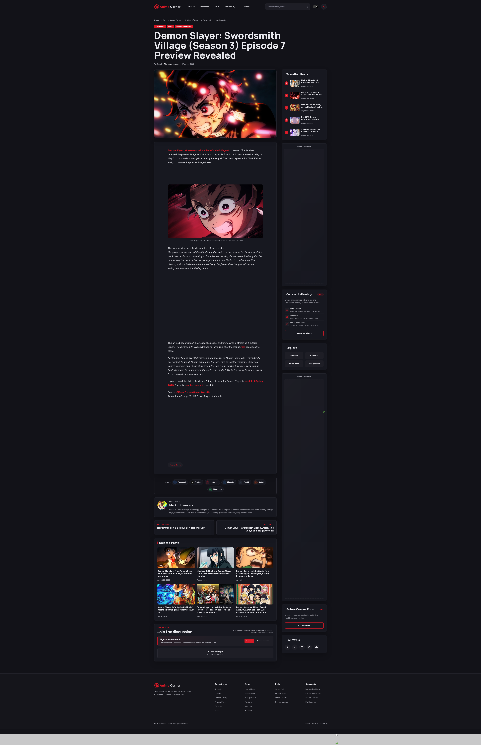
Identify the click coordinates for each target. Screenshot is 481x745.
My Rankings (311, 702)
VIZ (243, 347)
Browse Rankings (313, 689)
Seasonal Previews (184, 26)
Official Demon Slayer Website (193, 392)
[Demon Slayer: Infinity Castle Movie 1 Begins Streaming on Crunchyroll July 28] (176, 594)
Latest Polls (279, 689)
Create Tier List (312, 698)
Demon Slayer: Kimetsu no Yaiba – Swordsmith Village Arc (199, 150)
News (170, 26)
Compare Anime (281, 702)
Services (218, 706)
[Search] (307, 7)
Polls (217, 7)
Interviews (249, 706)
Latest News (250, 689)
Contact (218, 693)
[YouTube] (309, 647)
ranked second (194, 385)
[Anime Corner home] (167, 6)
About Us (218, 689)
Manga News (314, 364)
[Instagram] (302, 647)
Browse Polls (280, 693)
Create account (263, 641)
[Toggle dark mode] (315, 6)
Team (217, 710)
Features (248, 710)
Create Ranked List (313, 693)
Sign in (249, 641)
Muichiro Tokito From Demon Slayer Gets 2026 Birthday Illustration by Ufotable (214, 574)
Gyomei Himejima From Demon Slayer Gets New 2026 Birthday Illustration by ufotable (175, 574)
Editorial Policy (221, 698)
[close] (336, 735)
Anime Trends (281, 698)
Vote (322, 609)
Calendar (247, 7)
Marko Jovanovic (171, 64)
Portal (307, 723)
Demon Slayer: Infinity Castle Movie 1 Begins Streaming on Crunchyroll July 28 (175, 610)
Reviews (248, 702)
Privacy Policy (220, 702)
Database (204, 7)
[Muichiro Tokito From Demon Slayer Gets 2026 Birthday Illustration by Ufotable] (215, 557)
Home (156, 20)
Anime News (160, 26)
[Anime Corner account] (324, 7)
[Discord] (316, 647)
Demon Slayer (175, 465)
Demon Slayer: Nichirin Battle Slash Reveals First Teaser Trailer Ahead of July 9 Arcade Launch (214, 610)
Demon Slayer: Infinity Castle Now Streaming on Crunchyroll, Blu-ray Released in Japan (252, 574)
